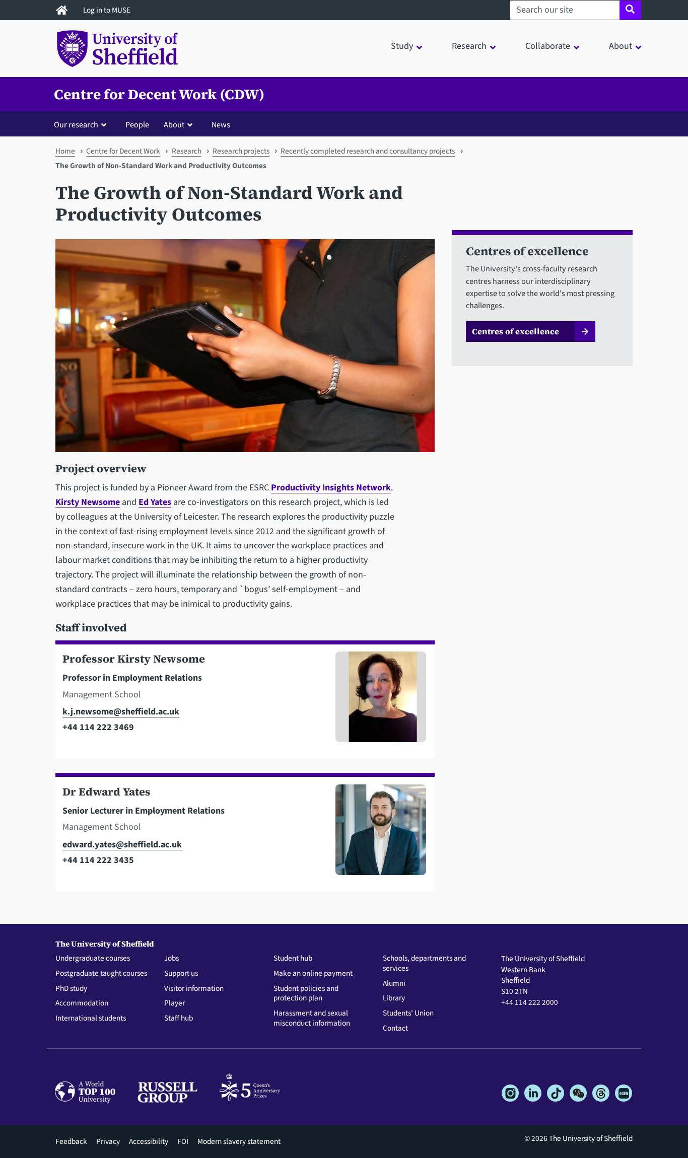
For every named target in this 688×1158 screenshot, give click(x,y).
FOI (182, 1141)
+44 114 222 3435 (98, 860)
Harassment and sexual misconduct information (311, 1018)
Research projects (241, 151)
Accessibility (148, 1141)
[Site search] (630, 10)
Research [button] (469, 46)
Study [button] (402, 46)
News (221, 124)
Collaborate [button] (547, 46)
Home (65, 151)
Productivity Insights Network (331, 487)
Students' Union (408, 1013)
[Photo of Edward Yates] (376, 834)
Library (394, 998)
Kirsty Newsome (87, 502)
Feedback (71, 1141)
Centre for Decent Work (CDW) (159, 94)
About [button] (620, 46)
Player (174, 1003)
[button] (82, 124)
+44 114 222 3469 (98, 727)
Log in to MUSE (107, 10)
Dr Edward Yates (106, 791)
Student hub (292, 959)
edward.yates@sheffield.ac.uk (122, 844)
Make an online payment (313, 974)
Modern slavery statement (239, 1141)
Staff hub (178, 1019)
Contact (395, 1029)
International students (90, 1019)
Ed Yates (155, 502)
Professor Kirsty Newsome (133, 659)
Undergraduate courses (92, 959)
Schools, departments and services (424, 964)
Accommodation (81, 1003)
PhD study (71, 989)
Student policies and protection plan (305, 994)
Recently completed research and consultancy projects (368, 151)
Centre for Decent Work (123, 151)
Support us (181, 974)
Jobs (171, 959)
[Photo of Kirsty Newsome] (376, 701)
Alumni (394, 984)
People (137, 124)
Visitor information (194, 989)
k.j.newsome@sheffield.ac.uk (120, 711)
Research (186, 151)
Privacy (108, 1141)
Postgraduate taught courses (101, 974)
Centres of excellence (515, 331)
